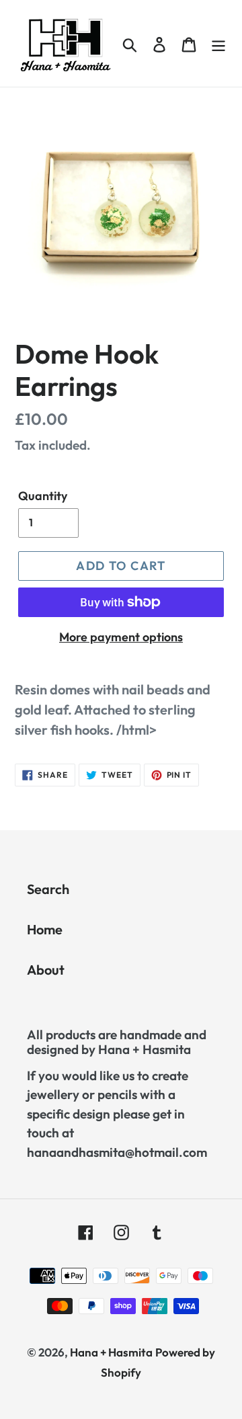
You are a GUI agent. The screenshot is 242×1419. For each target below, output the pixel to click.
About (46, 969)
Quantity (42, 495)
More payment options (121, 637)
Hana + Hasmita (111, 1352)
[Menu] (218, 43)
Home (45, 929)
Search (48, 889)
